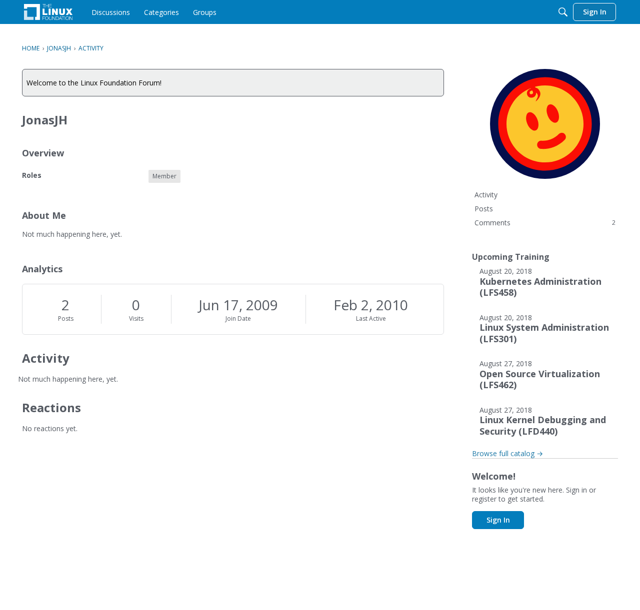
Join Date (238, 318)
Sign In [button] (498, 520)
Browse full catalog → (507, 453)
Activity (486, 194)
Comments (545, 222)
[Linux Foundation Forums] (48, 12)
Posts (66, 318)
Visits (136, 318)
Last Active (371, 318)
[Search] (563, 12)
